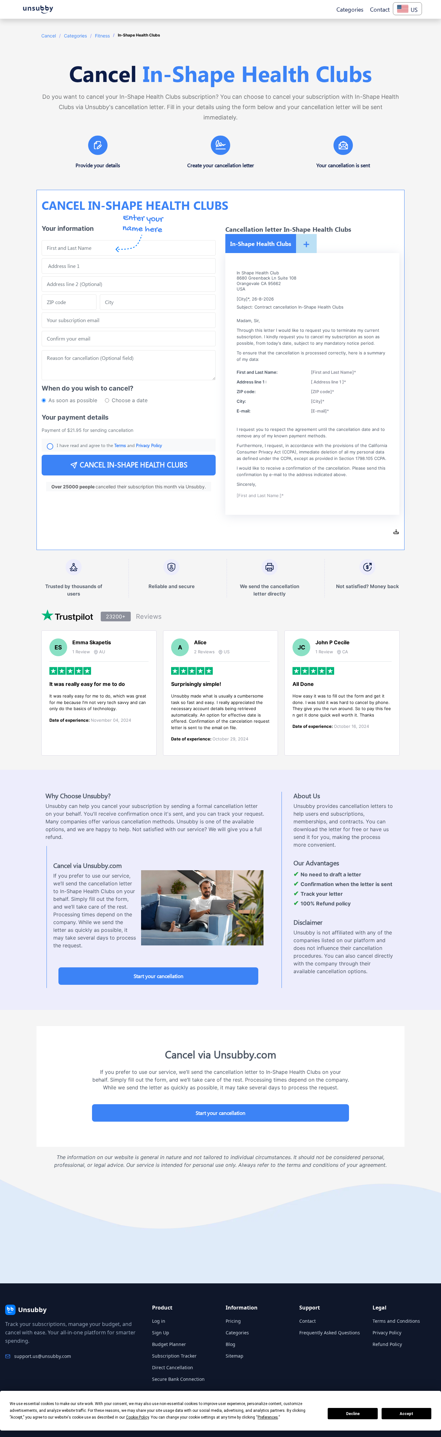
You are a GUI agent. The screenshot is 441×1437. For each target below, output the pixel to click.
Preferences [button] (268, 1417)
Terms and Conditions (396, 1321)
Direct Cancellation (172, 1367)
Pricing (233, 1321)
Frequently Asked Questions (329, 1333)
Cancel (48, 35)
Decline (353, 1414)
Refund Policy (387, 1344)
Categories (75, 35)
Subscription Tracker (174, 1356)
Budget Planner (169, 1344)
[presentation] (129, 338)
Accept (406, 1414)
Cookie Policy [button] (137, 1417)
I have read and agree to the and (109, 445)
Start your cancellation (158, 976)
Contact (307, 1321)
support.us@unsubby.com (42, 1356)
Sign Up (160, 1333)
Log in (158, 1321)
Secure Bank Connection (178, 1379)
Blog (230, 1344)
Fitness (102, 35)
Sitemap (234, 1356)
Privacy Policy (387, 1333)
